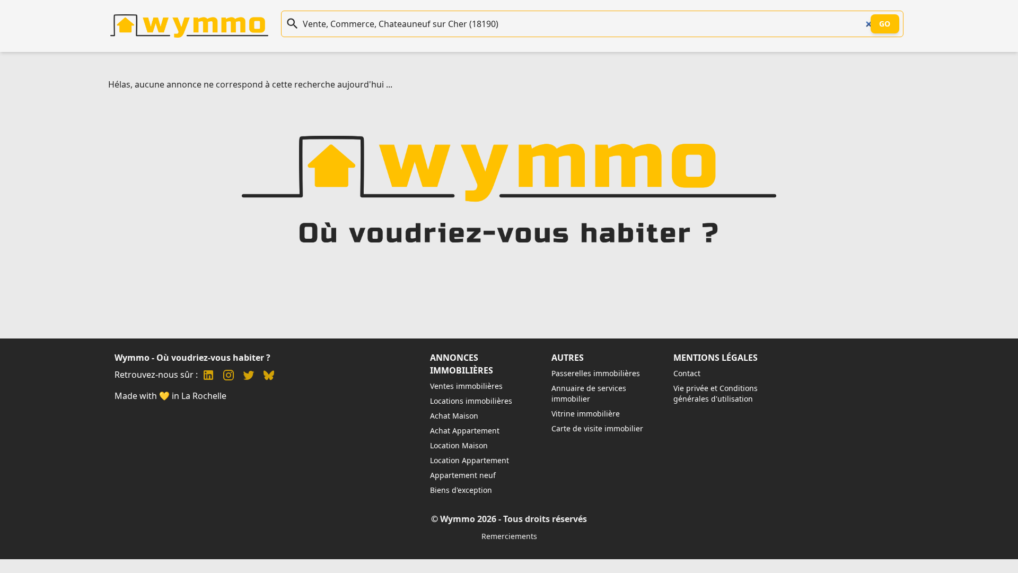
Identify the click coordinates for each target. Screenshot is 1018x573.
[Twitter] (248, 376)
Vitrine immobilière (585, 414)
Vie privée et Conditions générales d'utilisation (715, 393)
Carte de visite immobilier (597, 428)
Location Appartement (469, 460)
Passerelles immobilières (595, 373)
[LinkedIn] (208, 376)
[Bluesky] (268, 376)
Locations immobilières (471, 401)
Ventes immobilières (466, 386)
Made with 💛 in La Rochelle (170, 396)
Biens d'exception (461, 490)
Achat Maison (454, 416)
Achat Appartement (464, 431)
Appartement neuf (463, 475)
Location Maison (459, 445)
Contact (686, 373)
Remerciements (509, 536)
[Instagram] (228, 376)
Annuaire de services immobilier (588, 393)
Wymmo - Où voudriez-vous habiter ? (192, 357)
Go (885, 24)
